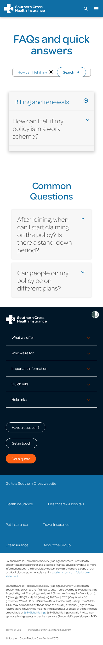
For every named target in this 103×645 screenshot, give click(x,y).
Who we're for (22, 352)
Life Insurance (17, 545)
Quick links (20, 384)
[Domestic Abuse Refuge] (95, 314)
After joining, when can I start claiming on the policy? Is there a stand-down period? (44, 234)
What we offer (22, 337)
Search (68, 72)
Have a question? (25, 427)
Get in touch (21, 443)
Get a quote (20, 458)
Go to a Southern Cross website (31, 483)
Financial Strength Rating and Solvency (49, 629)
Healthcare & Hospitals (66, 503)
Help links (19, 399)
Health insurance (19, 503)
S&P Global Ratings (35, 612)
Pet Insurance (17, 524)
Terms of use (13, 629)
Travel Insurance (56, 524)
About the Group (57, 545)
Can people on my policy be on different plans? (43, 280)
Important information (29, 368)
